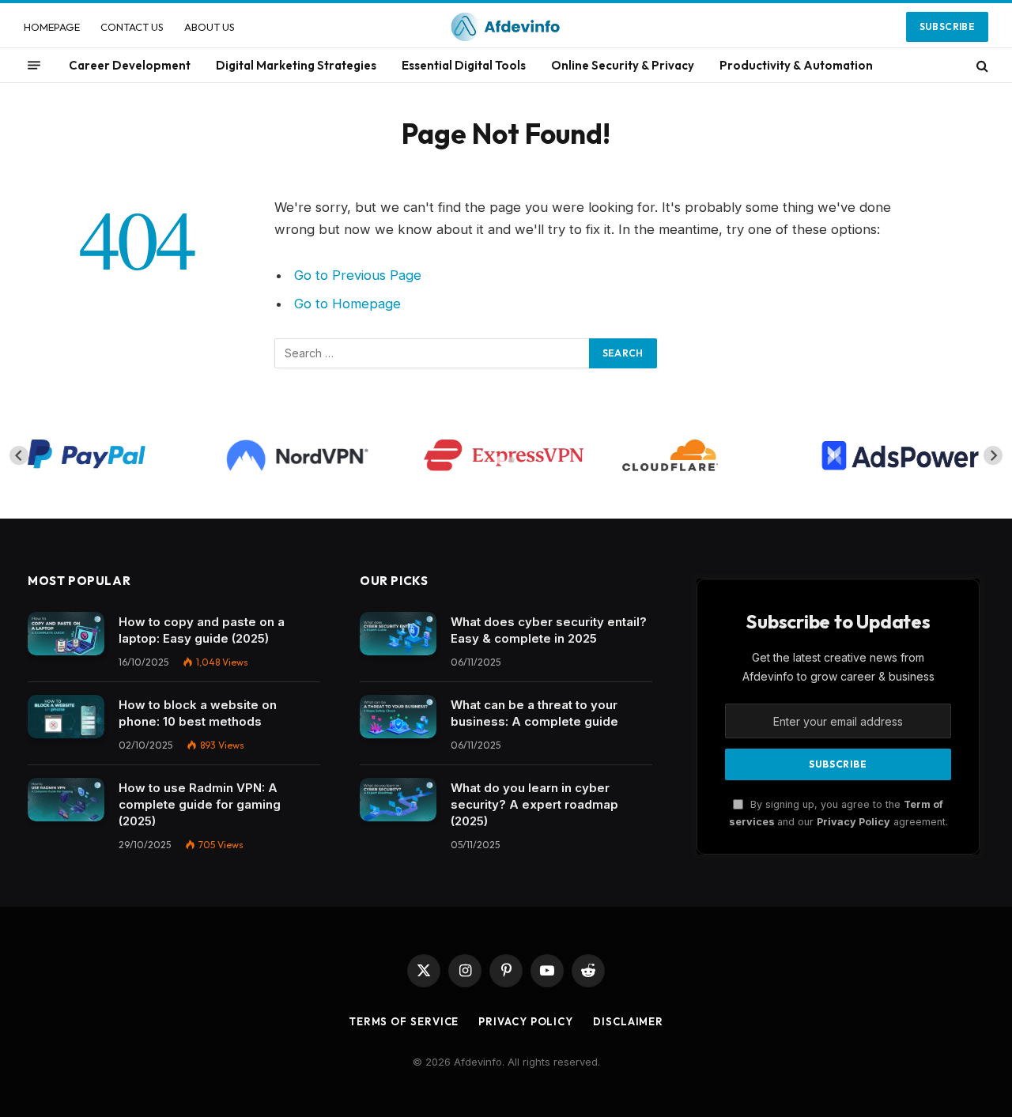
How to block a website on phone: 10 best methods (198, 713)
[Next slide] (993, 455)
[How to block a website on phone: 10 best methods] (66, 716)
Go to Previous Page (357, 275)
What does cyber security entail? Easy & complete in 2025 (549, 630)
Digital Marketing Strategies (296, 65)
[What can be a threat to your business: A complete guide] (398, 716)
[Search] (980, 65)
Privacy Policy (853, 822)
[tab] (500, 460)
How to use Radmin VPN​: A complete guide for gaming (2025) (200, 804)
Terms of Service (404, 1021)
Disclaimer (628, 1021)
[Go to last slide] (18, 455)
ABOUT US (209, 27)
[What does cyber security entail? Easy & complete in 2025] (398, 633)
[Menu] (34, 65)
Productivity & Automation (796, 65)
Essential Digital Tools (464, 65)
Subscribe (947, 26)
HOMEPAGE (52, 27)
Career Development (130, 65)
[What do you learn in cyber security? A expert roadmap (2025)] (398, 799)
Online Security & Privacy (622, 65)
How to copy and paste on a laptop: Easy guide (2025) (202, 630)
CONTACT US (132, 27)
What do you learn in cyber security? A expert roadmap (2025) (534, 804)
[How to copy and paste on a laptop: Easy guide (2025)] (66, 633)
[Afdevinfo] (506, 27)
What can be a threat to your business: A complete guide (534, 713)
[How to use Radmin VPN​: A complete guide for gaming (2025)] (66, 799)
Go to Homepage (347, 303)
